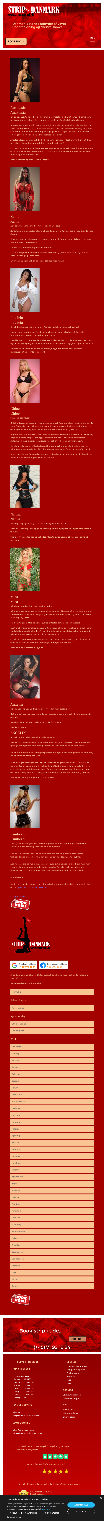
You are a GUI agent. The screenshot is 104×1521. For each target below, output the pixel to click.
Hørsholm (16, 1163)
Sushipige (68, 1409)
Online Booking (22, 1404)
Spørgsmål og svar (76, 1369)
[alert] (52, 1508)
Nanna (15, 514)
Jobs (69, 1380)
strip (20, 978)
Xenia (14, 216)
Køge (14, 1183)
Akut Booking (21, 1422)
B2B (69, 1383)
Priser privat (18, 1008)
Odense (16, 1197)
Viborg (15, 1279)
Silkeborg (16, 1224)
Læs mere (46, 1509)
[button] (36, 1517)
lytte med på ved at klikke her (32, 887)
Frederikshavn (19, 1101)
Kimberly (17, 834)
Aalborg (16, 1053)
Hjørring (16, 1135)
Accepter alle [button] (81, 1505)
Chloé (15, 408)
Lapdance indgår (71, 1398)
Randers (16, 1204)
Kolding (16, 1170)
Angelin (16, 704)
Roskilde (16, 1218)
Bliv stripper (18, 1030)
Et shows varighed (72, 1395)
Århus (14, 1286)
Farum (15, 1088)
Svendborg (17, 1252)
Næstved (16, 1190)
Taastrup (16, 1265)
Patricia (16, 317)
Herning (16, 1122)
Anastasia (18, 107)
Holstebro (16, 1149)
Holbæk (16, 1142)
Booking (14, 41)
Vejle (14, 1272)
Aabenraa (16, 1047)
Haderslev (17, 1108)
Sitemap (71, 1376)
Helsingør (16, 1115)
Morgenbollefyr (70, 1413)
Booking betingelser (77, 1366)
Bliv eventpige (19, 1024)
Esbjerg (15, 1081)
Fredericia (17, 1094)
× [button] (101, 1498)
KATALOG (16, 992)
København (17, 1176)
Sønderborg (18, 1259)
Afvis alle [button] (81, 1511)
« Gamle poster (17, 896)
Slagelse (16, 1245)
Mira (14, 596)
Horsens (16, 1156)
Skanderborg (18, 1231)
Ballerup (16, 1074)
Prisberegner (73, 1373)
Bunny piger (69, 1417)
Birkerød (16, 1060)
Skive (14, 1238)
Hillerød (16, 1129)
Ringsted (16, 1211)
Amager (16, 1067)
